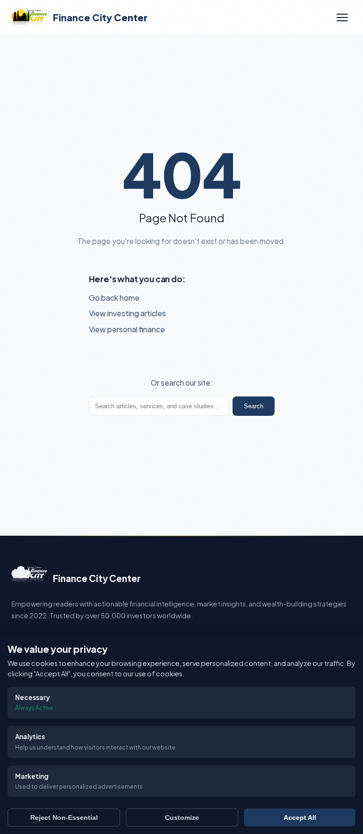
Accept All (300, 817)
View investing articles (127, 313)
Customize (182, 817)
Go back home (114, 298)
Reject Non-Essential (64, 817)
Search (253, 406)
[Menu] (342, 17)
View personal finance (127, 329)
